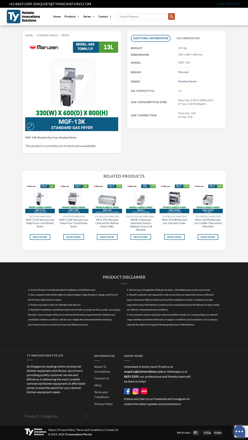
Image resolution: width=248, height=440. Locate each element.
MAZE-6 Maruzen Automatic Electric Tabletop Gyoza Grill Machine (141, 224)
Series (87, 16)
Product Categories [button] (41, 416)
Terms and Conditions (90, 429)
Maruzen (183, 72)
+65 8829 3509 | (21, 4)
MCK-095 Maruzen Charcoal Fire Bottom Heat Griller (107, 223)
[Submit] (171, 16)
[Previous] (25, 215)
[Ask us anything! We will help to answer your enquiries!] (239, 431)
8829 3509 (131, 376)
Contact (103, 16)
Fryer (65, 35)
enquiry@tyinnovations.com (62, 4)
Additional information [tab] (150, 38)
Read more (40, 237)
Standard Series (187, 81)
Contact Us (101, 378)
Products (70, 16)
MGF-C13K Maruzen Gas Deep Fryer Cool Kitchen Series (40, 223)
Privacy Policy (103, 404)
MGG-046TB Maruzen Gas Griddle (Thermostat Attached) (208, 223)
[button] (228, 4)
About (52, 429)
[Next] (223, 215)
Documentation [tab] (188, 38)
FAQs (98, 385)
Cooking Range (47, 35)
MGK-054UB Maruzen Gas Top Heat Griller (174, 221)
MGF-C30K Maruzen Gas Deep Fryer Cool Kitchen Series (73, 223)
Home (57, 16)
